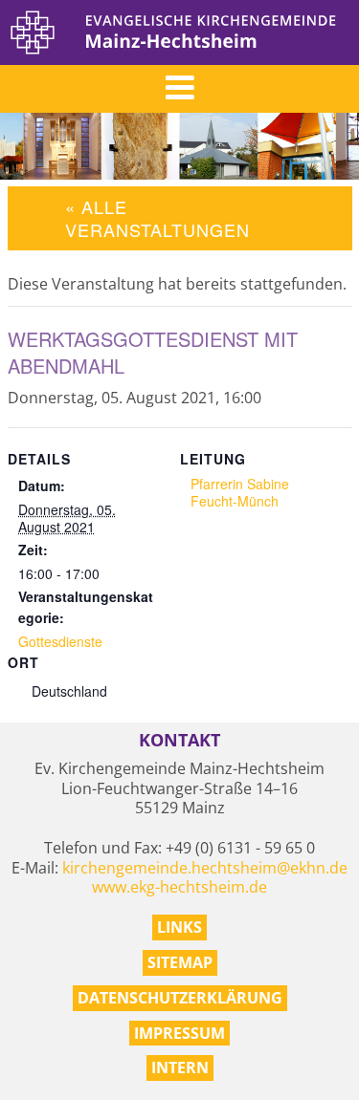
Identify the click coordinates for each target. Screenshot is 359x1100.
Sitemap (180, 962)
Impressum (179, 1033)
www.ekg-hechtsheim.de (179, 886)
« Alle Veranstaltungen (157, 217)
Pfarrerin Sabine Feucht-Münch (240, 492)
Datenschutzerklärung (180, 997)
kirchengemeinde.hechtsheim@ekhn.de (205, 867)
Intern (180, 1067)
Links (179, 927)
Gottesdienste (60, 641)
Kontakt (179, 740)
